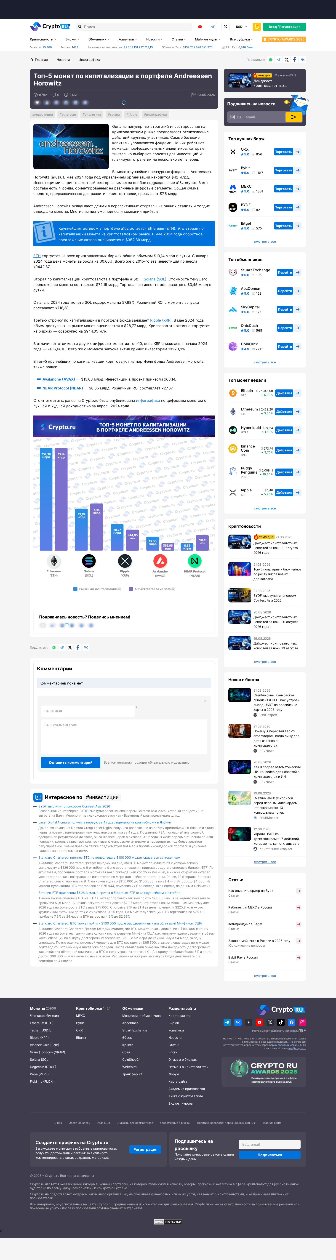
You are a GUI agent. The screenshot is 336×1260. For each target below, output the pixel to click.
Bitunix (81, 1037)
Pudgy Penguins (249, 470)
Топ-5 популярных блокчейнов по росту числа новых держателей (277, 574)
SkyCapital (250, 307)
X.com (286, 59)
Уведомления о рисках (175, 1122)
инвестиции (43, 114)
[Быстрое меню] (257, 27)
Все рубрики (240, 39)
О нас (58, 1122)
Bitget (246, 223)
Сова (126, 1052)
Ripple (133, 114)
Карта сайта (177, 1081)
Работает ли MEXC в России (250, 907)
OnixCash (249, 325)
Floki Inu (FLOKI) (42, 1081)
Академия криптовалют (186, 1089)
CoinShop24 (131, 1059)
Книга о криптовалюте (185, 1096)
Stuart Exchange (255, 270)
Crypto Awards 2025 (285, 39)
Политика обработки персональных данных (226, 1122)
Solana (115, 114)
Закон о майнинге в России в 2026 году (259, 941)
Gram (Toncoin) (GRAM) (47, 1052)
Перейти (285, 272)
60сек (127, 1037)
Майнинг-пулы (206, 39)
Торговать (283, 152)
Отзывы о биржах (182, 1059)
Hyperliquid (251, 428)
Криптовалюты (41, 39)
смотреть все (265, 241)
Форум (173, 1074)
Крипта (127, 1045)
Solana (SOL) (155, 279)
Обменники (97, 39)
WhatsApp (270, 59)
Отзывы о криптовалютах (188, 1067)
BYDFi (246, 205)
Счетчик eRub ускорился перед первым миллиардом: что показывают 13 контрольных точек (276, 805)
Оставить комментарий (71, 762)
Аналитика (93, 114)
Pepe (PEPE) (39, 1074)
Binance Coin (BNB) (44, 1045)
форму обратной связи (283, 1045)
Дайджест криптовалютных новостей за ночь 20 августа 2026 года (275, 622)
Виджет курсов (180, 1103)
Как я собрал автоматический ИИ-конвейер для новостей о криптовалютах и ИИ (277, 771)
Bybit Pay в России (243, 957)
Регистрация (289, 27)
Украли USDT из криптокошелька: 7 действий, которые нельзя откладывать (276, 838)
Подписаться (270, 1155)
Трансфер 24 (132, 1074)
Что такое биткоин (44, 1016)
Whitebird (129, 1067)
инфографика (148, 400)
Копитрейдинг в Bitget (245, 924)
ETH (37, 255)
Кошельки (126, 39)
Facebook (294, 59)
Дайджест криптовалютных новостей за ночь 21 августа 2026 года (271, 83)
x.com (225, 27)
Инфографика (156, 114)
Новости (153, 39)
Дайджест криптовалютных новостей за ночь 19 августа (275, 645)
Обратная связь (79, 1122)
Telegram (213, 27)
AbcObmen (250, 288)
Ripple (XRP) (161, 320)
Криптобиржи (89, 1008)
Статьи (177, 39)
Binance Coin (248, 448)
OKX (245, 149)
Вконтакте (302, 59)
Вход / (274, 27)
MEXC (246, 186)
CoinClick (249, 344)
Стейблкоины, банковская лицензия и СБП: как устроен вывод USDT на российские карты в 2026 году (276, 702)
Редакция (103, 1122)
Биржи (71, 39)
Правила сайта (272, 1122)
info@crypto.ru (297, 1048)
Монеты (37, 1008)
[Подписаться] (293, 117)
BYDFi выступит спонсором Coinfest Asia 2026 (74, 806)
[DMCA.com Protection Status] (168, 1222)
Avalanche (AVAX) (59, 379)
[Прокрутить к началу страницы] (325, 1231)
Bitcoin (247, 391)
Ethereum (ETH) (41, 1023)
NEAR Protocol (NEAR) (63, 388)
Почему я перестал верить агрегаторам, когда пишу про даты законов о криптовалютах (276, 738)
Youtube (200, 27)
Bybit (245, 168)
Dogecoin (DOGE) (43, 1067)
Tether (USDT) (40, 1030)
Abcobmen (130, 1023)
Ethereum (69, 114)
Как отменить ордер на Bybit (250, 890)
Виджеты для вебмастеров (135, 1122)
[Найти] (80, 27)
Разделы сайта (182, 1008)
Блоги (172, 1052)
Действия (284, 393)
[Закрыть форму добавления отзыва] (205, 701)
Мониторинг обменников (141, 1016)
